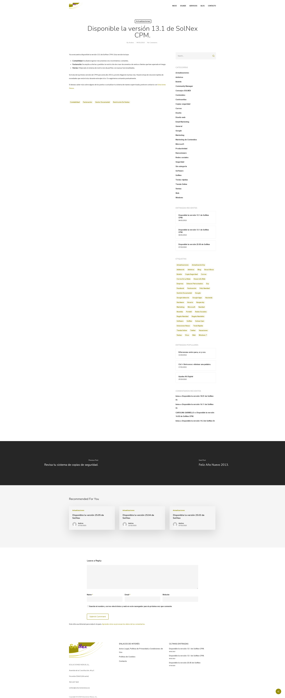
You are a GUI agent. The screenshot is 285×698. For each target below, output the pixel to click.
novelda (180, 312)
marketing (180, 307)
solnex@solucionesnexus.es (79, 688)
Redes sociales (182, 157)
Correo (179, 108)
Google (179, 131)
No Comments (152, 42)
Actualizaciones (143, 21)
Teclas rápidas (182, 180)
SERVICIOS (193, 6)
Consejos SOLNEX (183, 91)
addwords (180, 270)
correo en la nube (183, 279)
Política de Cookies (127, 657)
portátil (189, 312)
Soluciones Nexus (183, 326)
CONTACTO (212, 6)
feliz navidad (205, 288)
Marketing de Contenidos (186, 140)
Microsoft (180, 144)
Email (127, 595)
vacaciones (203, 330)
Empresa (180, 284)
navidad (201, 307)
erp (207, 284)
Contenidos (180, 95)
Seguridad (180, 162)
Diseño (178, 113)
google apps (197, 298)
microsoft (191, 307)
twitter (193, 330)
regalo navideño (198, 316)
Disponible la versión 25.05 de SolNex (184, 663)
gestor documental (102, 102)
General (179, 126)
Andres (131, 42)
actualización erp (198, 265)
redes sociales (201, 312)
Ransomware (181, 153)
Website (166, 595)
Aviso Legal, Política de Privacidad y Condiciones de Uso (141, 650)
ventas (179, 335)
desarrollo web (199, 279)
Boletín (178, 82)
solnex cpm (199, 321)
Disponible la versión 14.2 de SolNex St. (198, 421)
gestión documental (184, 293)
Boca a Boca (209, 270)
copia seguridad (191, 274)
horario (190, 302)
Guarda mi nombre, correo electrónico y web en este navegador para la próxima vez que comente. (130, 606)
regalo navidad (182, 316)
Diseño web (180, 117)
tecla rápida (198, 326)
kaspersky (200, 302)
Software (179, 171)
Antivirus (179, 77)
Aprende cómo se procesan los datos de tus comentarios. (123, 624)
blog (199, 270)
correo (203, 274)
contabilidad (75, 102)
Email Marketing (182, 122)
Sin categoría (181, 166)
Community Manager (184, 86)
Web (177, 193)
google (198, 293)
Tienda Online (181, 184)
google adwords (183, 298)
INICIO (174, 6)
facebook (180, 288)
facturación (87, 102)
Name (90, 595)
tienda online (182, 330)
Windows (179, 198)
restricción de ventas (121, 102)
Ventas (178, 189)
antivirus (191, 270)
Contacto (123, 661)
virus (187, 335)
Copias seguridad (183, 104)
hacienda (208, 298)
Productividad (181, 149)
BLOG (203, 6)
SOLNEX (183, 6)
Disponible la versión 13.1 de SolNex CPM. (186, 649)
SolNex (178, 175)
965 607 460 (74, 682)
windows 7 (203, 335)
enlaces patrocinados (195, 284)
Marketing (180, 135)
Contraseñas (181, 99)
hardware (180, 302)
